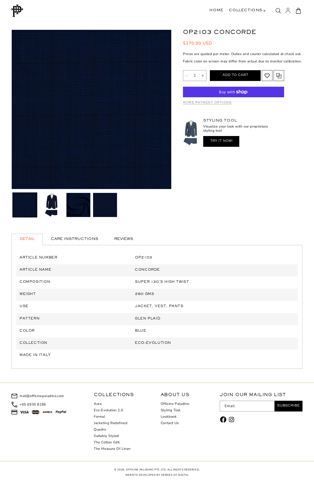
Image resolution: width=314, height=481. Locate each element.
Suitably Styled (106, 436)
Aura (98, 404)
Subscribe (288, 406)
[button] (247, 11)
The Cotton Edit (107, 442)
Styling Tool (170, 410)
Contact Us (170, 423)
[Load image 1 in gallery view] (25, 205)
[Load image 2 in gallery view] (51, 205)
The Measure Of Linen (112, 448)
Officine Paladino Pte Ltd (146, 469)
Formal (99, 416)
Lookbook (169, 416)
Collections (245, 10)
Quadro (100, 429)
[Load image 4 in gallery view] (105, 205)
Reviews (123, 239)
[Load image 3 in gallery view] (78, 205)
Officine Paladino (175, 404)
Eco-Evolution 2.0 (108, 410)
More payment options (207, 103)
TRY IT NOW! (221, 141)
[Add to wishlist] (267, 75)
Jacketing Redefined (110, 423)
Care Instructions (74, 239)
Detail (27, 239)
